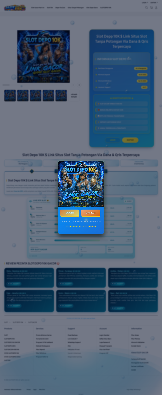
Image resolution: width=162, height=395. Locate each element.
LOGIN (70, 213)
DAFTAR (91, 213)
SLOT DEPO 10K (89, 226)
